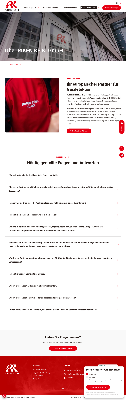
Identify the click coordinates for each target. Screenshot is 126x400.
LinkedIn (70, 378)
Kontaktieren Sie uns (80, 131)
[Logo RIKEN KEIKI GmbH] (12, 6)
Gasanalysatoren (50, 8)
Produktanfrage (111, 8)
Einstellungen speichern (98, 387)
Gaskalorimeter (70, 8)
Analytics (105, 379)
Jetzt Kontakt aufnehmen (64, 348)
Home (7, 65)
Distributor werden (76, 397)
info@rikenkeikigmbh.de (75, 374)
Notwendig (92, 374)
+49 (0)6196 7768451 (74, 370)
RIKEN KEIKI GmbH (15, 65)
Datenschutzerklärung (111, 395)
